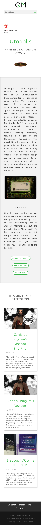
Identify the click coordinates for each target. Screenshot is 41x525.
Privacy (19, 508)
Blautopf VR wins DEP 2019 (20, 462)
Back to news (20, 273)
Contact (12, 504)
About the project (20, 258)
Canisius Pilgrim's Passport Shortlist (20, 341)
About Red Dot (20, 265)
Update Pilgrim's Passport (20, 403)
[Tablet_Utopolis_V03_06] (20, 199)
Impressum (25, 504)
